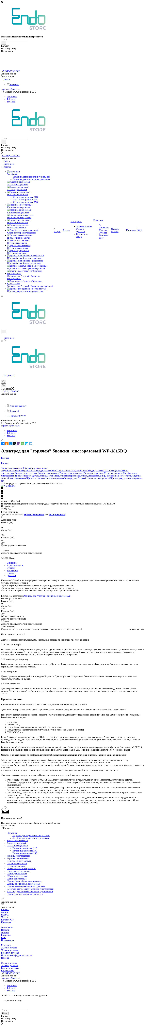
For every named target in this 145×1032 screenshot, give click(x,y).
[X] (14, 443)
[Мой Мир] (10, 443)
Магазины (6, 945)
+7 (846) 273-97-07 (11, 71)
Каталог (5, 909)
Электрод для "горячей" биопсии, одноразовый (87, 478)
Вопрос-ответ (7, 970)
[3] (72, 493)
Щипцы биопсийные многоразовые (116, 476)
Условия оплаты (9, 947)
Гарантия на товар (10, 953)
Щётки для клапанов (48, 476)
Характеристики (15, 565)
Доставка (11, 575)
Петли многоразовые (94, 473)
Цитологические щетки (26, 476)
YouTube (11, 102)
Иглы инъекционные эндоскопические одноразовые (77, 470)
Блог (3, 937)
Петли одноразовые (113, 473)
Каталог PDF (7, 919)
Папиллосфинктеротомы (71, 473)
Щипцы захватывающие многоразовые (45, 478)
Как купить (12, 570)
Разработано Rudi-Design (13, 1000)
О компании (7, 927)
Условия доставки (9, 950)
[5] (72, 498)
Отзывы (11, 568)
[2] (72, 491)
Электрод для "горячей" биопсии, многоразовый (47, 596)
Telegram (11, 99)
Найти (4, 1013)
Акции (4, 912)
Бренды (4, 914)
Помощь (5, 958)
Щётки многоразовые (68, 476)
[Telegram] (30, 443)
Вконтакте (12, 96)
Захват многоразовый (21, 470)
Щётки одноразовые (89, 476)
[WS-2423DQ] (8, 486)
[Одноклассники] (6, 443)
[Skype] (26, 443)
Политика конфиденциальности (16, 955)
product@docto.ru (11, 89)
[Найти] (3, 43)
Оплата (10, 573)
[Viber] (18, 443)
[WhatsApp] (22, 443)
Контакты (6, 935)
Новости (5, 930)
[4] (72, 496)
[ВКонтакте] (3, 443)
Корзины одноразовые (48, 473)
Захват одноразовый (42, 470)
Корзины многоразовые (26, 473)
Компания (6, 922)
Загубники (6, 470)
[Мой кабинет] (2, 335)
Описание (12, 563)
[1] (72, 488)
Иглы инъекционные (113, 470)
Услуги (4, 917)
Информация (7, 940)
